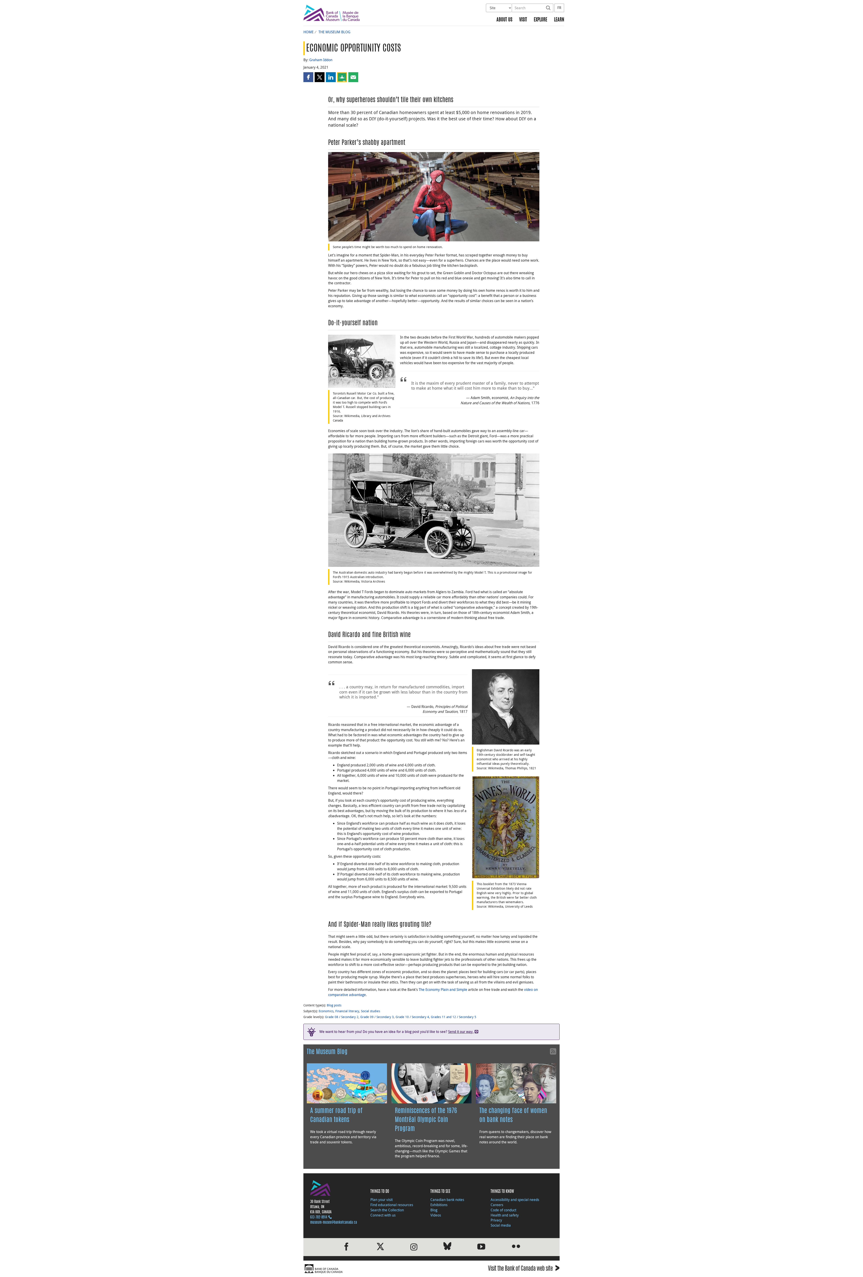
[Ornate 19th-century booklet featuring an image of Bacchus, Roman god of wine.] (505, 826)
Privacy (496, 1220)
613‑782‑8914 (318, 1217)
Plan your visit (381, 1199)
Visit (523, 20)
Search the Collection (387, 1209)
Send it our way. (461, 1031)
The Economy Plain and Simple (443, 989)
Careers (497, 1204)
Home (308, 31)
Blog (433, 1209)
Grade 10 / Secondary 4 (412, 1017)
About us (504, 20)
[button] (308, 77)
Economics (326, 1011)
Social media (501, 1225)
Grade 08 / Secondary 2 (341, 1017)
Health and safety (505, 1215)
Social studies (370, 1011)
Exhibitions (438, 1204)
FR (559, 7)
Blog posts (334, 1005)
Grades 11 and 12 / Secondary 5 (453, 1017)
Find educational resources (391, 1204)
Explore (540, 20)
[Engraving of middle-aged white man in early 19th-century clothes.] (505, 706)
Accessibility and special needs (515, 1199)
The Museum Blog (334, 31)
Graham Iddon (320, 59)
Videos (435, 1215)
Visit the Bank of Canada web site (524, 1269)
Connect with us (383, 1215)
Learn (559, 20)
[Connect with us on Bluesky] (447, 1247)
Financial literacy (347, 1011)
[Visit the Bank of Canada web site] (366, 1269)
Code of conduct (503, 1209)
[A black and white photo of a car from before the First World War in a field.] (362, 360)
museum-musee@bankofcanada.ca (333, 1222)
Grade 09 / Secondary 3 (377, 1017)
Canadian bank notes (447, 1199)
